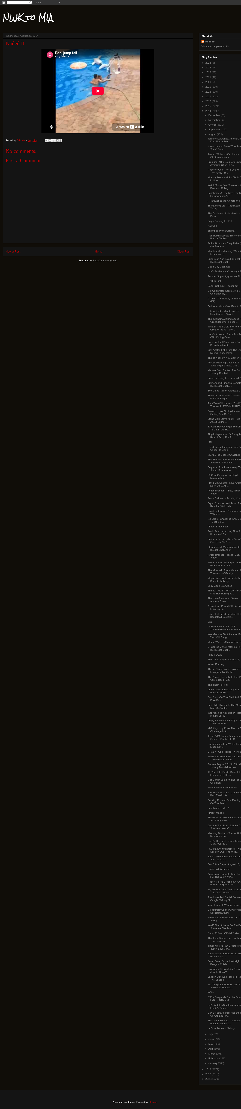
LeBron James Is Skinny (221, 1028)
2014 (208, 111)
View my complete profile (215, 46)
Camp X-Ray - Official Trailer (224, 933)
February (213, 1058)
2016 (208, 101)
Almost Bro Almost (218, 526)
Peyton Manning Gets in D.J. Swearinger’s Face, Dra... (224, 364)
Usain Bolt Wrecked (219, 869)
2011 (208, 1078)
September (214, 129)
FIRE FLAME (215, 654)
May (211, 1044)
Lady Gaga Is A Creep (220, 585)
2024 (208, 62)
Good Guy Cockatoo (219, 266)
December (214, 115)
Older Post (183, 251)
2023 (208, 67)
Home (99, 251)
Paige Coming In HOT (220, 221)
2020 (208, 82)
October (213, 124)
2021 (208, 77)
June (211, 1039)
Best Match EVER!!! (219, 808)
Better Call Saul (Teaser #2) (223, 285)
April (211, 1048)
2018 (208, 91)
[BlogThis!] (50, 140)
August (212, 134)
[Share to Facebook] (57, 140)
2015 (208, 106)
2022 (208, 72)
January (213, 1063)
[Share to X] (53, 140)
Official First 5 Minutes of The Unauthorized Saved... (224, 312)
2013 (208, 1069)
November (214, 120)
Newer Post (13, 251)
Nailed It (212, 225)
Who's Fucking (216, 664)
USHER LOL (215, 281)
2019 (208, 86)
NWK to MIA (28, 17)
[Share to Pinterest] (60, 140)
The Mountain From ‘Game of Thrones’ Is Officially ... (224, 572)
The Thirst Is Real (218, 684)
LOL (210, 442)
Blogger (152, 1102)
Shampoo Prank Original (221, 230)
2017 (208, 96)
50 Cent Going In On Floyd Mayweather (223, 476)
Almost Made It (216, 812)
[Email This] (47, 140)
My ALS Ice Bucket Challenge (224, 454)
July (210, 1034)
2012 (208, 1074)
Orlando (210, 41)
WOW (211, 992)
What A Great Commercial (222, 787)
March (212, 1053)
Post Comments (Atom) (105, 260)
